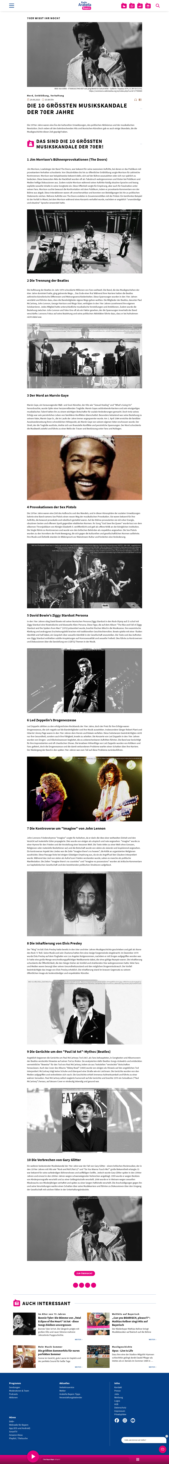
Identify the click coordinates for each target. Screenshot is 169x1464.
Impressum (119, 1410)
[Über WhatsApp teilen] (87, 1285)
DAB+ (11, 1421)
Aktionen (13, 1397)
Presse (117, 1390)
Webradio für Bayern (18, 1424)
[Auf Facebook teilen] (75, 1285)
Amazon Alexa (16, 1434)
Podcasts (13, 1394)
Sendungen (14, 1387)
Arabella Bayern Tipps (69, 1394)
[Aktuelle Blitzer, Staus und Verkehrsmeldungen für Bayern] (140, 6)
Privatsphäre (120, 1414)
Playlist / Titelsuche (18, 1438)
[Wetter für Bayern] (124, 6)
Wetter (62, 1390)
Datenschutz (120, 1407)
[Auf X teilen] (81, 1285)
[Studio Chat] (132, 6)
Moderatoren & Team (19, 1390)
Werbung (118, 1397)
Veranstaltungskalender (70, 1397)
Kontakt (118, 1387)
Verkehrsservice (66, 1387)
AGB (116, 1404)
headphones (135, 99)
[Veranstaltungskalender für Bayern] (148, 6)
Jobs (116, 1394)
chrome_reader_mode (140, 99)
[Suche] (157, 5)
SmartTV (13, 1431)
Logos (117, 1400)
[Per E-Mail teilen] (93, 1285)
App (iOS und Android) (19, 1428)
